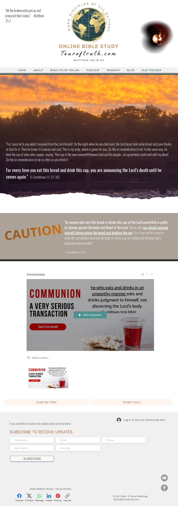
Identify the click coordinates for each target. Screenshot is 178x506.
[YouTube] (164, 478)
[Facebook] (164, 487)
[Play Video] (48, 376)
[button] (169, 51)
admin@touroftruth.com (126, 499)
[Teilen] (142, 274)
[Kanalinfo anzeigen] (150, 274)
